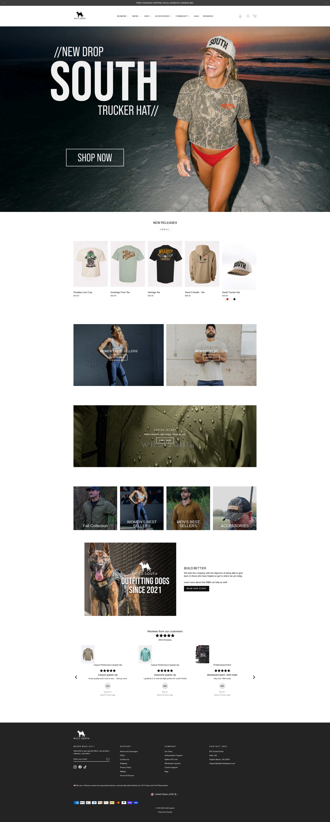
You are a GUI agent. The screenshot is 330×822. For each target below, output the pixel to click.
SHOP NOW (119, 357)
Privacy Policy (125, 767)
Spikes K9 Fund (171, 759)
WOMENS (122, 16)
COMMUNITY (182, 16)
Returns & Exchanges (129, 751)
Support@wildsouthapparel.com (222, 763)
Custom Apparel (171, 767)
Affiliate (123, 771)
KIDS (146, 16)
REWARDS (208, 16)
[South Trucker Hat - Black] (234, 299)
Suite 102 (213, 755)
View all (165, 229)
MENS (135, 16)
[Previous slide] (3, 3)
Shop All (211, 357)
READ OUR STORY (196, 588)
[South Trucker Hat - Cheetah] (224, 299)
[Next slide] (327, 3)
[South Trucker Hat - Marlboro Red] (227, 299)
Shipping (123, 763)
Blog (166, 771)
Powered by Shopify (165, 812)
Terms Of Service (127, 775)
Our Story (168, 751)
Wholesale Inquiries (173, 763)
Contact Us (124, 759)
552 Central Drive (216, 751)
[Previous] (76, 677)
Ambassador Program (174, 755)
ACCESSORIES (162, 16)
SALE (196, 16)
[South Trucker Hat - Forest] (231, 299)
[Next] (254, 677)
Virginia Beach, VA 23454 (219, 759)
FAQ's (122, 755)
